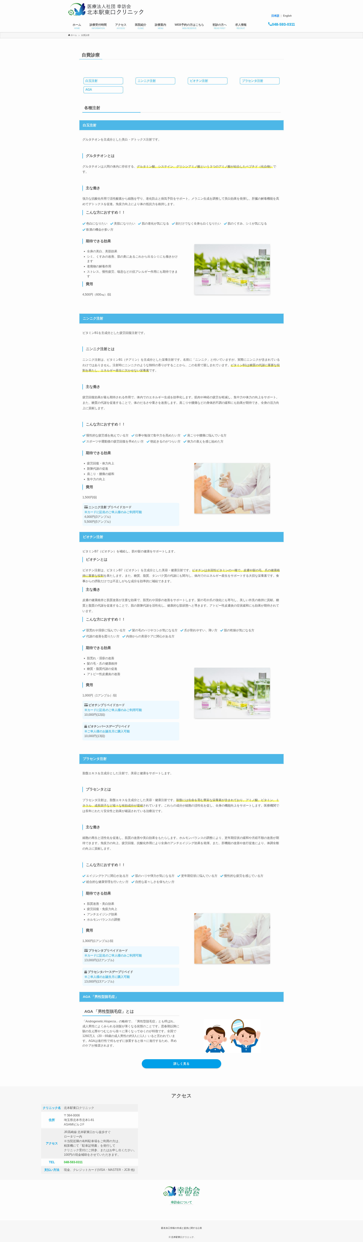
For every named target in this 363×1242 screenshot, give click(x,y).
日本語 (275, 15)
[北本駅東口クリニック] (106, 9)
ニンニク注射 (147, 80)
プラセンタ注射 (252, 80)
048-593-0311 (73, 1162)
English (287, 15)
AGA (88, 89)
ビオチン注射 (199, 80)
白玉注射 (91, 80)
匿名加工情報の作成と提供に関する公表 (181, 1228)
